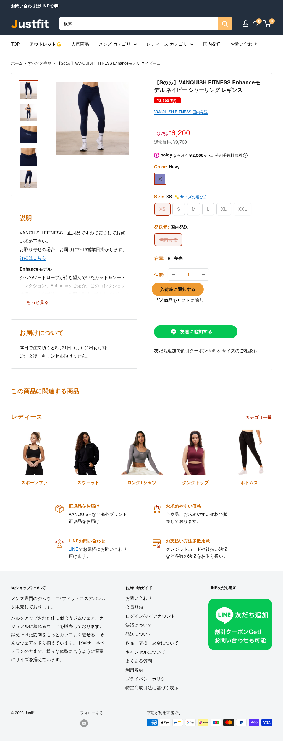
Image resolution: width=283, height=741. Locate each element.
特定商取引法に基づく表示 (152, 687)
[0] (267, 23)
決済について (138, 625)
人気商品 (80, 44)
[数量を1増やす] (203, 274)
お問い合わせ (243, 44)
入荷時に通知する (177, 289)
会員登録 (134, 607)
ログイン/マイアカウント (150, 616)
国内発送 (212, 44)
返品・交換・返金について (152, 643)
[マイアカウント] (245, 23)
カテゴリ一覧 (259, 417)
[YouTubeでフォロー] (84, 723)
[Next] (272, 452)
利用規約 (134, 670)
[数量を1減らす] (174, 274)
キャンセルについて (145, 652)
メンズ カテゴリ (115, 44)
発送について (138, 634)
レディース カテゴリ (166, 44)
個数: (159, 274)
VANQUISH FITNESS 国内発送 (181, 111)
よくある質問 (138, 660)
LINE (73, 549)
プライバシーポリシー (147, 678)
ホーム (17, 63)
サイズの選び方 (193, 196)
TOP (15, 44)
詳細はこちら (33, 257)
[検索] (225, 23)
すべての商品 (39, 63)
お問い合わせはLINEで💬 (35, 6)
